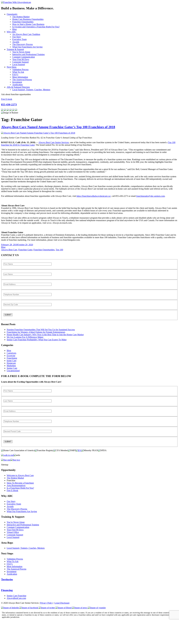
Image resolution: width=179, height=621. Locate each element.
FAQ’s (15, 74)
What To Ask (18, 72)
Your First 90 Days (20, 59)
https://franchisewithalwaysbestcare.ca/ (93, 196)
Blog (14, 29)
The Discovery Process (22, 44)
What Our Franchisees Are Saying (27, 47)
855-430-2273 (9, 104)
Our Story (16, 37)
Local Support (18, 64)
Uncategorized (13, 370)
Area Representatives (16, 485)
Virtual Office (13, 532)
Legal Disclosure (62, 603)
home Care (11, 360)
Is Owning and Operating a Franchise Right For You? (36, 27)
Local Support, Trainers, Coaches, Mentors (31, 89)
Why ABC (11, 32)
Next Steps (11, 67)
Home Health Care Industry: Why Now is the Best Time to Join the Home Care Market (45, 334)
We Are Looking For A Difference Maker (25, 337)
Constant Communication (23, 57)
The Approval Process (22, 79)
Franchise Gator (25, 249)
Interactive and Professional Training (28, 54)
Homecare (11, 363)
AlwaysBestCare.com (16, 598)
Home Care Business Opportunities (27, 19)
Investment (17, 82)
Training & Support (15, 49)
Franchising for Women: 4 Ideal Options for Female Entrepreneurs (36, 332)
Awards (15, 42)
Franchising (12, 358)
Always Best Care (9, 249)
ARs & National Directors (18, 87)
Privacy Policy (46, 603)
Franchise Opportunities (22, 22)
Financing (7, 590)
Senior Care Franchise (16, 595)
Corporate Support (20, 62)
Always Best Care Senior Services (53, 142)
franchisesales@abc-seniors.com (150, 196)
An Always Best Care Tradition (26, 34)
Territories (7, 579)
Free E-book (6, 99)
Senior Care (12, 368)
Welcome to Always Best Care (20, 475)
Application (17, 84)
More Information (20, 77)
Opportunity (12, 14)
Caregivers (11, 353)
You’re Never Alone (21, 52)
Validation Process (20, 69)
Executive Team (19, 39)
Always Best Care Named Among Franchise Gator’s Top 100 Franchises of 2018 (58, 127)
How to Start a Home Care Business (28, 24)
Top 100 (59, 249)
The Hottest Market (21, 17)
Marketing (11, 365)
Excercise (11, 355)
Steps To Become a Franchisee (20, 483)
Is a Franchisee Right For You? (20, 488)
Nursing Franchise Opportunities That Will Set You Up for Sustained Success (41, 329)
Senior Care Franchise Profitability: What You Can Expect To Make (37, 339)
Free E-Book (12, 490)
